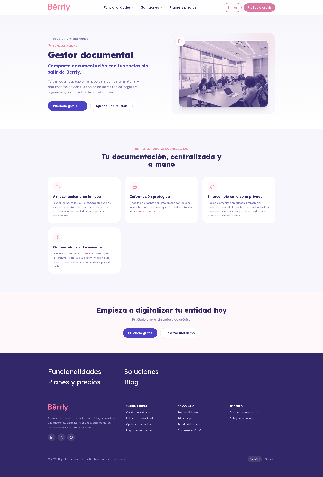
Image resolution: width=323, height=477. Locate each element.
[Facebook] (71, 437)
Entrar (232, 7)
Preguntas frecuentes (139, 430)
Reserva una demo (180, 333)
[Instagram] (61, 437)
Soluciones (150, 7)
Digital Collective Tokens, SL (75, 459)
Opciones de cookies (139, 424)
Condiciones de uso (138, 412)
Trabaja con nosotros (243, 418)
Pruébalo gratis (259, 7)
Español (255, 459)
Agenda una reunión (111, 106)
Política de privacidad (139, 418)
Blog (131, 382)
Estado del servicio (189, 424)
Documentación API (190, 430)
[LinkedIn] (51, 437)
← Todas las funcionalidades (68, 38)
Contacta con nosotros (244, 412)
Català (269, 459)
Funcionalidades (117, 7)
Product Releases (188, 412)
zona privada (146, 211)
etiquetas (84, 253)
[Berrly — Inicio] (62, 7)
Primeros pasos (187, 418)
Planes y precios (182, 7)
